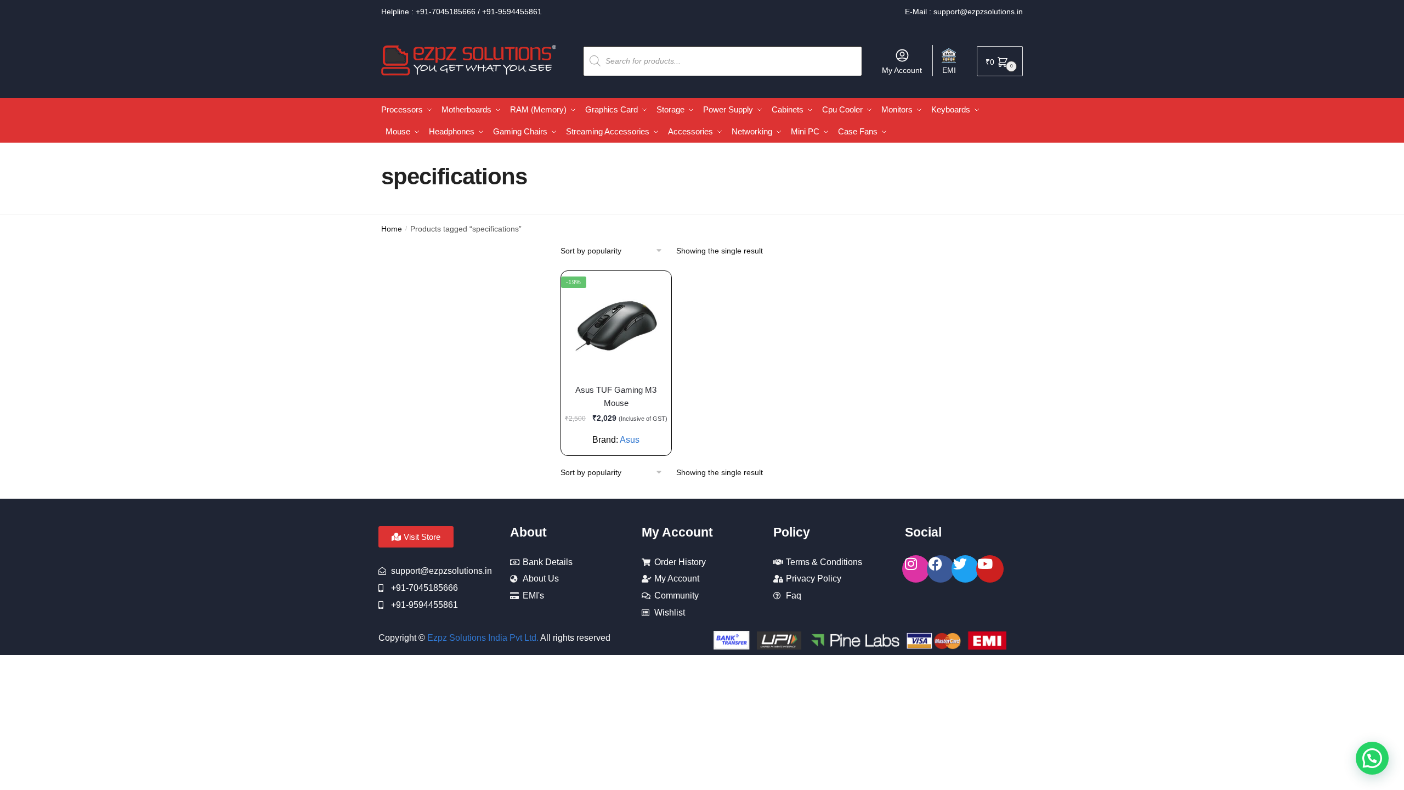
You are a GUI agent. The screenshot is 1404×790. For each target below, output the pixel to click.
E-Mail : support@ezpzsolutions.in (964, 11)
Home (391, 228)
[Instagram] (916, 569)
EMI (949, 70)
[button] (1372, 758)
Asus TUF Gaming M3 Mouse (615, 396)
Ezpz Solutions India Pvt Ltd (481, 637)
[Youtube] (990, 569)
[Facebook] (940, 569)
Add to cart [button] (610, 442)
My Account (902, 70)
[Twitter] (965, 569)
